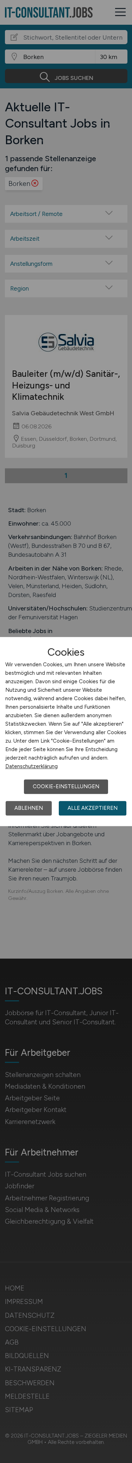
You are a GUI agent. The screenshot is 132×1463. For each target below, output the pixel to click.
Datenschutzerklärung (31, 766)
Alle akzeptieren (93, 808)
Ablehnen (28, 808)
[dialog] (66, 731)
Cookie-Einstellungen (66, 786)
